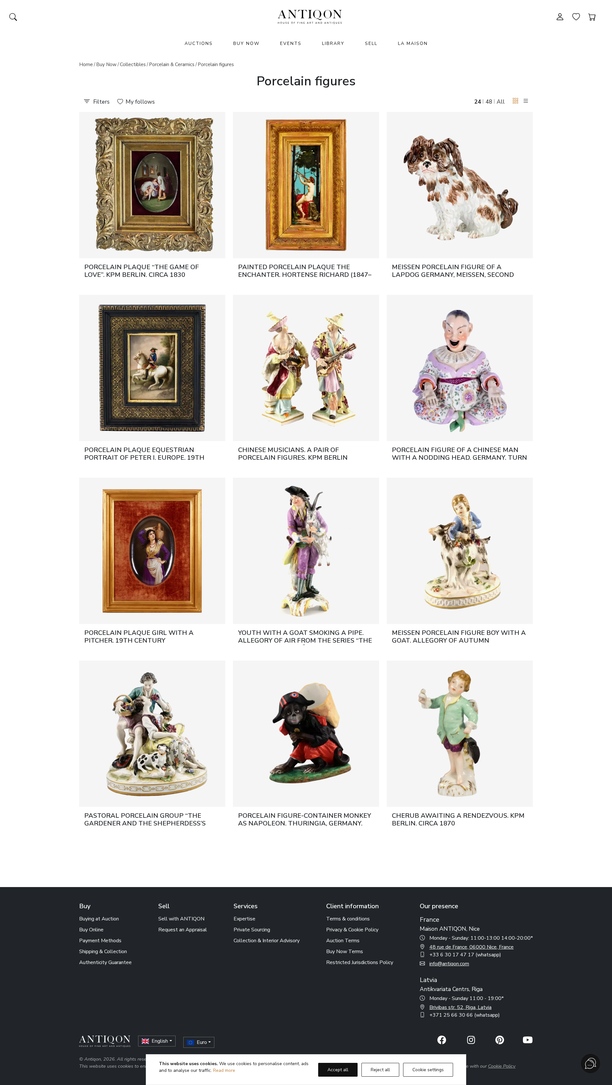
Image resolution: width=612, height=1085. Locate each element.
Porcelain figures (216, 64)
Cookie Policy (502, 1066)
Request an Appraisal (182, 929)
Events (291, 43)
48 (488, 102)
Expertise (244, 918)
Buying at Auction (99, 918)
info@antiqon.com (449, 963)
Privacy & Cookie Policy (352, 929)
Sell (371, 43)
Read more (224, 1070)
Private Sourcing (252, 929)
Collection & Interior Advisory (267, 940)
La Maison (413, 43)
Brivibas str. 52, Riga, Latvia (460, 1007)
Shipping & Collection (103, 951)
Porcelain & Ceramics (171, 64)
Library (333, 43)
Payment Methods (100, 940)
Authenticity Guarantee (105, 962)
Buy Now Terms (344, 951)
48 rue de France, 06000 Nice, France (471, 947)
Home (86, 64)
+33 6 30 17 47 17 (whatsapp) (465, 954)
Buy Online (91, 929)
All (501, 102)
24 (477, 102)
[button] (515, 101)
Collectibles (133, 64)
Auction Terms (343, 940)
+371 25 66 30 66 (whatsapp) (464, 1015)
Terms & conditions (348, 918)
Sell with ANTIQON (181, 918)
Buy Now (246, 43)
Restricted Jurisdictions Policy (359, 962)
